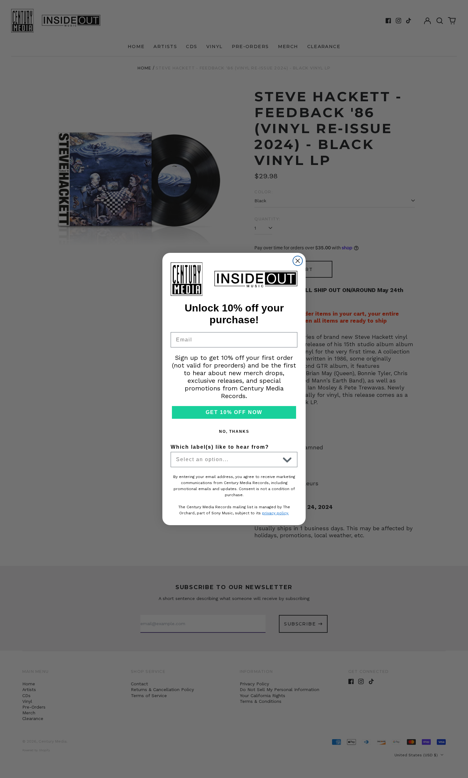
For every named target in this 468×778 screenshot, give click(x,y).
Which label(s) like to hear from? (220, 447)
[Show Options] (287, 459)
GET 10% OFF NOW (234, 412)
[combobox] (228, 459)
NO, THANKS (234, 431)
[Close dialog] (297, 261)
